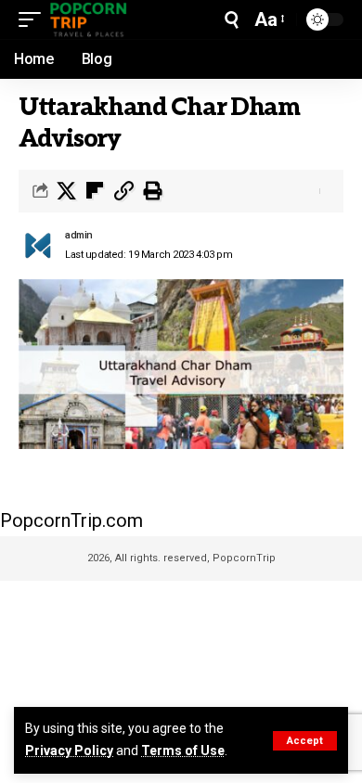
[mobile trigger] (34, 19)
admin (79, 235)
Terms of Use (183, 750)
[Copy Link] (123, 191)
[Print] (152, 191)
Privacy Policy (69, 750)
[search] (231, 20)
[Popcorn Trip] (89, 19)
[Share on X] (66, 191)
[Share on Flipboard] (95, 191)
